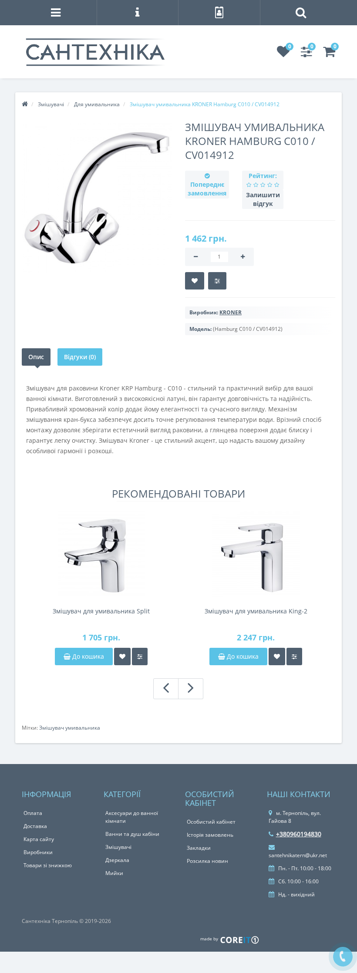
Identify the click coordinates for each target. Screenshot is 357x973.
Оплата (33, 813)
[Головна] (25, 104)
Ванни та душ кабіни (132, 834)
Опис (36, 357)
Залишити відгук (263, 199)
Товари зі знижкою (48, 865)
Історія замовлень (210, 834)
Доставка (35, 826)
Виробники (38, 852)
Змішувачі (118, 847)
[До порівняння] (140, 656)
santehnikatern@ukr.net (298, 855)
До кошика (87, 656)
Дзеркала (117, 860)
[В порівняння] (217, 281)
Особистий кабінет (211, 821)
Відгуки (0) (80, 357)
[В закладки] (194, 281)
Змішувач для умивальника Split (101, 611)
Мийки (114, 873)
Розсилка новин (207, 861)
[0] (283, 54)
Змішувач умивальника (69, 727)
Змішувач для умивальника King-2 (256, 611)
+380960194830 (298, 834)
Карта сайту (39, 839)
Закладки (199, 848)
